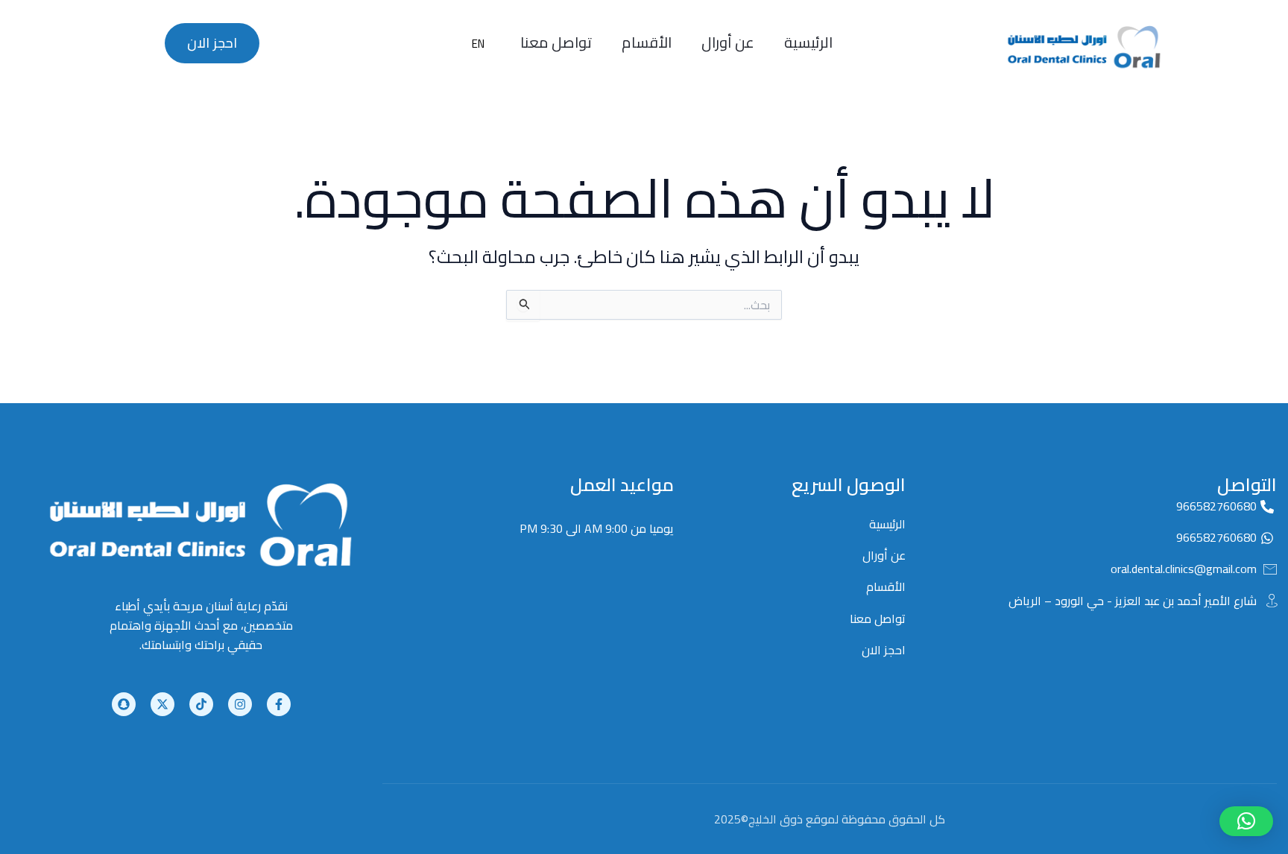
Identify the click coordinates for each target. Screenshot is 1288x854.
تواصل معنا (556, 42)
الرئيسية (808, 42)
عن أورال (727, 42)
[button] (1246, 821)
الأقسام (647, 42)
